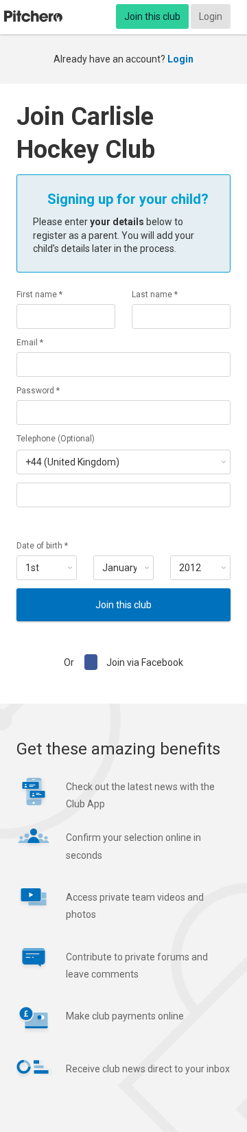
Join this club (152, 16)
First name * (39, 294)
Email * (29, 342)
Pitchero (33, 16)
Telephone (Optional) (55, 438)
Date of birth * (42, 546)
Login (210, 16)
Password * (38, 390)
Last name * (155, 294)
